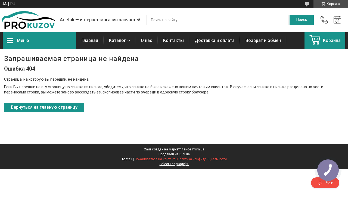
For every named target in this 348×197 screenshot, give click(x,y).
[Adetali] (28, 20)
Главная (90, 40)
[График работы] (337, 19)
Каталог (117, 40)
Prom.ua (198, 149)
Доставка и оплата (215, 40)
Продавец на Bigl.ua (174, 154)
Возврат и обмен (263, 40)
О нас (146, 40)
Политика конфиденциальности (202, 159)
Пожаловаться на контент (155, 159)
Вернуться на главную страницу (44, 107)
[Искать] (302, 20)
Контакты (173, 40)
